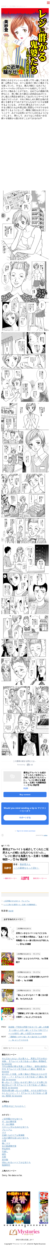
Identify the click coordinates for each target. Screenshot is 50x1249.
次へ (45, 1207)
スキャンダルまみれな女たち (15, 1127)
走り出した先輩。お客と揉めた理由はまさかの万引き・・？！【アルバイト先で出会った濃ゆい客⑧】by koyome (24, 1077)
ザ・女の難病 (8, 1124)
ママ (4, 1132)
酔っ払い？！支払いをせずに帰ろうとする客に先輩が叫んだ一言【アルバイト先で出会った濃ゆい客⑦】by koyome (24, 1085)
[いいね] (2, 846)
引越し (5, 1151)
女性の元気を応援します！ (25, 1240)
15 (45, 1225)
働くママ (6, 1143)
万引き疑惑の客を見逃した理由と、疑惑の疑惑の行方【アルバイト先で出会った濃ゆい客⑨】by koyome (24, 1069)
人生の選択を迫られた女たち (15, 1138)
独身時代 (6, 1165)
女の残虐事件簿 (9, 1146)
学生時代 (6, 1149)
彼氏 (4, 1154)
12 (37, 1225)
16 (25, 1226)
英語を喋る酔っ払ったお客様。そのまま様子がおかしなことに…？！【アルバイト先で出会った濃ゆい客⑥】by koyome (24, 1093)
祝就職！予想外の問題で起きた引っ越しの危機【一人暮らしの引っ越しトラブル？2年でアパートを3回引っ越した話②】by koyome (28, 1030)
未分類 (5, 1160)
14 (42, 1225)
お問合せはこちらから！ (14, 1106)
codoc (45, 835)
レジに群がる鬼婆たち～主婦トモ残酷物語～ (20, 905)
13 (40, 1225)
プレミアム (25, 901)
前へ (5, 1207)
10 (31, 1225)
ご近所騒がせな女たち (12, 901)
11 (34, 1225)
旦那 (4, 1157)
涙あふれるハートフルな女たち (16, 1162)
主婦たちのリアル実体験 (13, 1135)
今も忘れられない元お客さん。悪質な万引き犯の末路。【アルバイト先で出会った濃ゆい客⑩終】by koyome (24, 1061)
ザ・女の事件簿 (9, 1121)
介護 (4, 1141)
